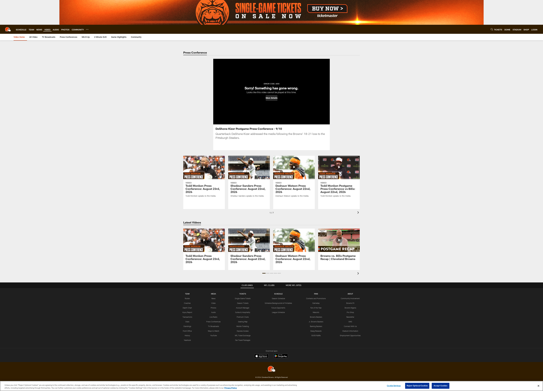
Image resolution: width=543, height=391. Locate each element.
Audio (213, 312)
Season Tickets (242, 303)
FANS (316, 294)
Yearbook (187, 340)
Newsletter (350, 317)
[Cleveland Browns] (271, 369)
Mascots (316, 312)
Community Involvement (350, 298)
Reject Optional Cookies (417, 385)
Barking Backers (316, 326)
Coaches (187, 303)
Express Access (243, 331)
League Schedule (278, 312)
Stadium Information (350, 331)
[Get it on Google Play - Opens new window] (281, 357)
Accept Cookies (440, 385)
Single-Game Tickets (243, 298)
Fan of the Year (316, 308)
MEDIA (213, 294)
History (187, 335)
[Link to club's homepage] (8, 29)
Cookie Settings (394, 385)
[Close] (538, 386)
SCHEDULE (278, 294)
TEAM (187, 294)
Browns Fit (350, 303)
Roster (187, 298)
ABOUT (350, 294)
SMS (350, 322)
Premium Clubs (243, 317)
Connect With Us (350, 326)
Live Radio (213, 317)
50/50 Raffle (316, 335)
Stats (187, 322)
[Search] (492, 29)
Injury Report (187, 312)
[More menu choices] (87, 29)
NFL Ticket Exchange (242, 335)
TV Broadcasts (213, 326)
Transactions (187, 317)
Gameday (316, 303)
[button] (271, 98)
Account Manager (242, 308)
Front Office (187, 331)
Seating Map (242, 322)
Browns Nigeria (350, 308)
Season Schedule (278, 298)
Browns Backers (316, 317)
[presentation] (358, 212)
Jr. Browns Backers (316, 322)
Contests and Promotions (316, 298)
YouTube (213, 335)
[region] (271, 386)
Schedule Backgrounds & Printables (278, 303)
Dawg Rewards (316, 331)
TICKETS (242, 294)
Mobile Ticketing (242, 326)
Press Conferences (213, 322)
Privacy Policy (230, 388)
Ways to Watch (213, 331)
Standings (187, 326)
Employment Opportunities (350, 335)
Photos (213, 308)
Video (213, 303)
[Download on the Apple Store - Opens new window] (261, 356)
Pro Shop (350, 312)
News (213, 298)
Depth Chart (187, 308)
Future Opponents (278, 308)
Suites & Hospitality (242, 312)
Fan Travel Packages (242, 340)
